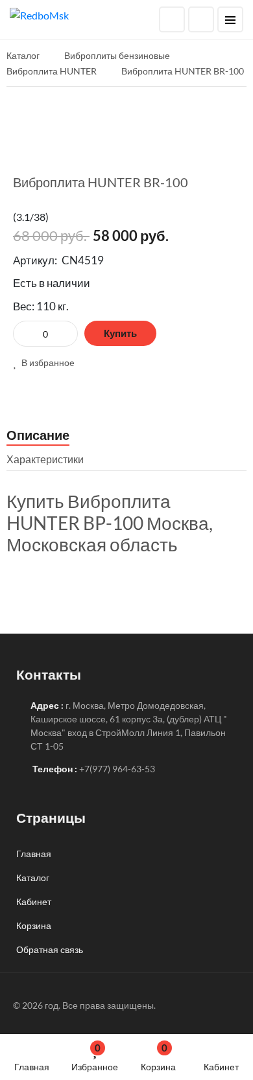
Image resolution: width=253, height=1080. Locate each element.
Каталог (32, 877)
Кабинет (221, 1066)
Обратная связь (49, 949)
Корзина (158, 1057)
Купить (120, 333)
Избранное (94, 1057)
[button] (44, 362)
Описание (37, 434)
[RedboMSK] (39, 14)
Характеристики (45, 459)
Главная (31, 1066)
